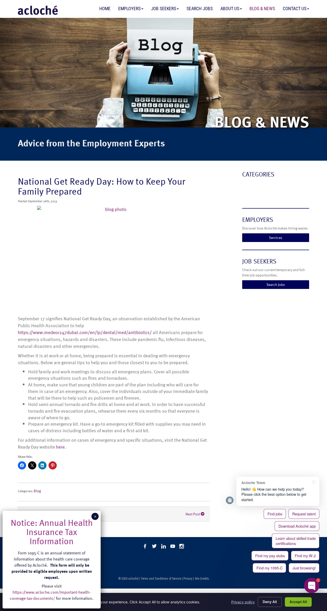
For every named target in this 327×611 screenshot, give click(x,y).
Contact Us (295, 8)
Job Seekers (163, 8)
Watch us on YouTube (173, 546)
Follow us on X (154, 546)
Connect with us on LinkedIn (163, 546)
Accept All (298, 602)
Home (105, 8)
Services (275, 237)
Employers (129, 8)
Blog (37, 490)
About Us (229, 8)
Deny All (270, 602)
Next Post (193, 514)
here (60, 446)
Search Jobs (199, 8)
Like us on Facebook (145, 546)
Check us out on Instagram (182, 546)
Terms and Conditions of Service (161, 578)
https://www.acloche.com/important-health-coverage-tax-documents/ (50, 595)
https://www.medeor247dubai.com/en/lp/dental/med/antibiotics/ (85, 332)
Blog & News (262, 8)
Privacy (187, 578)
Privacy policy (243, 602)
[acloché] (38, 10)
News (247, 195)
